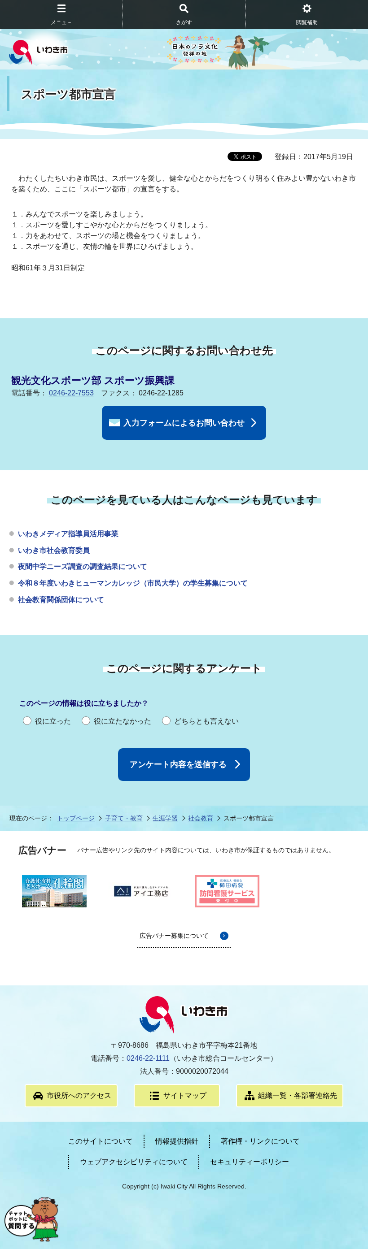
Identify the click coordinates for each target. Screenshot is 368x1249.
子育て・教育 (124, 818)
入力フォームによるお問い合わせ (184, 422)
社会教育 (200, 818)
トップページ (76, 818)
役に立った (53, 721)
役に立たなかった (122, 721)
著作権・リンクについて (260, 1141)
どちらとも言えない (206, 721)
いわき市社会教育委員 (54, 550)
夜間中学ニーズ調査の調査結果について (82, 566)
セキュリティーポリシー (249, 1162)
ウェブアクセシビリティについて (134, 1162)
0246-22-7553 (71, 393)
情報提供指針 (176, 1141)
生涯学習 (165, 818)
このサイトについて (100, 1141)
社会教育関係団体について (61, 599)
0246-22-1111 (148, 1058)
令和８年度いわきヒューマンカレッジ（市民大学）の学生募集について (133, 583)
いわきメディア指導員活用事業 (68, 534)
